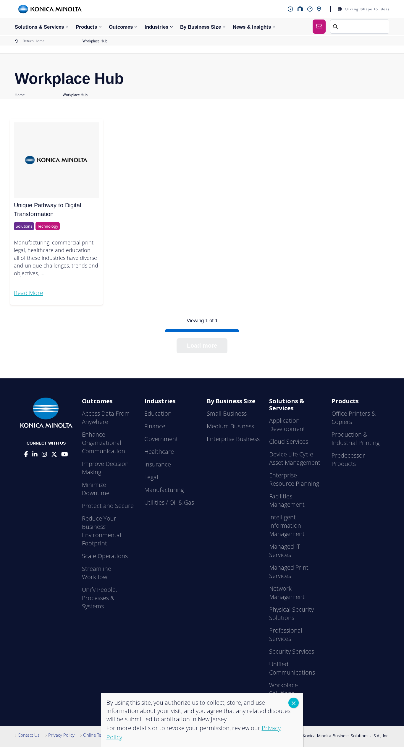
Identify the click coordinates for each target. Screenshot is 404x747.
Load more (202, 345)
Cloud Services (288, 441)
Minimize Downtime (95, 489)
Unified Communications (292, 668)
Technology (47, 226)
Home (20, 94)
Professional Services (285, 634)
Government (161, 439)
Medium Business (230, 426)
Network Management (287, 592)
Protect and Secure (108, 506)
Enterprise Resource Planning (294, 479)
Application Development (287, 425)
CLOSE (293, 703)
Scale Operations (105, 556)
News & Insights (252, 27)
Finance (154, 426)
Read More (28, 293)
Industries (156, 27)
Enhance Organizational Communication (103, 442)
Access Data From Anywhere (106, 417)
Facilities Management (287, 500)
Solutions (24, 226)
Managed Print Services (288, 571)
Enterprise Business (233, 439)
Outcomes (121, 27)
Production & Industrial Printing (355, 438)
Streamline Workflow (96, 573)
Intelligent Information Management (287, 525)
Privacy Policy (61, 735)
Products (86, 27)
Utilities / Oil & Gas (169, 502)
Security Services (291, 651)
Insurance (157, 464)
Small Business (227, 413)
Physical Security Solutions (291, 613)
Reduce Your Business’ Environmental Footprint (101, 530)
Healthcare (159, 452)
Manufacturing (164, 490)
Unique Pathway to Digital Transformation (47, 209)
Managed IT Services (284, 550)
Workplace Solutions (283, 689)
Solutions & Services (39, 27)
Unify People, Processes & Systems (99, 598)
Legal (151, 477)
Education (158, 413)
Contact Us (29, 735)
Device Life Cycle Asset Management (294, 458)
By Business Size (200, 27)
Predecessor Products (348, 459)
